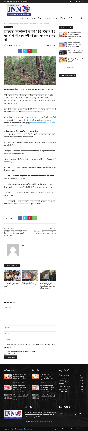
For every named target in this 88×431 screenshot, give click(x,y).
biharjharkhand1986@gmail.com (42, 421)
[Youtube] (82, 1)
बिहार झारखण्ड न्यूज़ (13, 24)
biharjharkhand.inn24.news (23, 429)
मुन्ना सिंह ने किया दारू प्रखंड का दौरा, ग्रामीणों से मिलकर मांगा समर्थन (11, 285)
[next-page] (9, 293)
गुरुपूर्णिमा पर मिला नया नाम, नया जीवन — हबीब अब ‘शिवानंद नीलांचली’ (75, 60)
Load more (70, 67)
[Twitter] (76, 1)
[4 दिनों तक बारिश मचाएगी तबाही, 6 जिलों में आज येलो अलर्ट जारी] (63, 52)
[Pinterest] (29, 51)
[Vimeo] (79, 1)
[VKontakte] (80, 414)
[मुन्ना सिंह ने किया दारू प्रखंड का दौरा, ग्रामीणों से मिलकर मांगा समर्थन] (12, 275)
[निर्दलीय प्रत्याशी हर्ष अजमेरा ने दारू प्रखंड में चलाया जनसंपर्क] (30, 275)
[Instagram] (73, 1)
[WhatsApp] (34, 51)
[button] (81, 18)
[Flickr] (71, 414)
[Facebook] (70, 1)
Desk (10, 45)
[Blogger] (61, 414)
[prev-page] (5, 293)
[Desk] (5, 45)
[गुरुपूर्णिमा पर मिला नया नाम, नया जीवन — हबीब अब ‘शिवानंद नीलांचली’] (63, 59)
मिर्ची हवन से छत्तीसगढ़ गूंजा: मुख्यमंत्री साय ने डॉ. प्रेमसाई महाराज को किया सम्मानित (74, 44)
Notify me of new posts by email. (17, 354)
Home (6, 24)
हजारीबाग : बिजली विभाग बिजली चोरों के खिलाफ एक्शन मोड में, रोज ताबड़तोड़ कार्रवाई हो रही (15, 233)
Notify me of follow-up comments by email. (20, 351)
